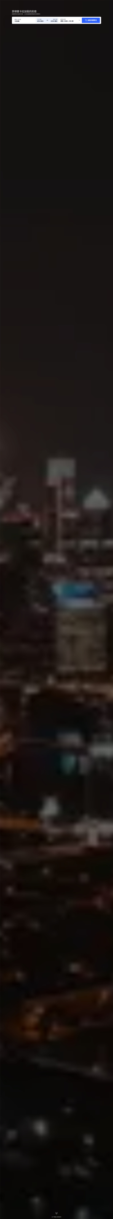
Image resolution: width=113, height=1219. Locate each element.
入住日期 (39, 19)
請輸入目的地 (17, 19)
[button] (102, 2)
